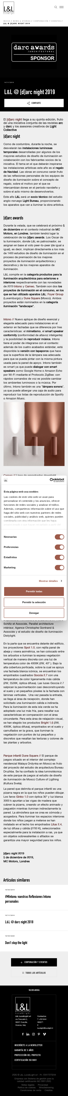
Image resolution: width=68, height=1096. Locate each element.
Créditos (49, 1090)
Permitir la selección (34, 602)
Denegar (34, 613)
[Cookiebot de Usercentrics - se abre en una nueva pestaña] (49, 480)
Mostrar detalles (48, 581)
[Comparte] (34, 103)
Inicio (6, 21)
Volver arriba (34, 990)
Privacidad (43, 1085)
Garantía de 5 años (24, 1050)
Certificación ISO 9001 (26, 1060)
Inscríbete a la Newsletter (28, 1045)
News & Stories (22, 21)
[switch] (59, 547)
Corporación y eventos (47, 21)
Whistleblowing (46, 1088)
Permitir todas (34, 591)
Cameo (29, 286)
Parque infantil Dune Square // (22, 755)
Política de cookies (27, 1088)
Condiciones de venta (30, 1090)
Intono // (8, 319)
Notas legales (27, 1085)
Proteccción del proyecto (28, 1055)
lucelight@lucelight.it (45, 1028)
